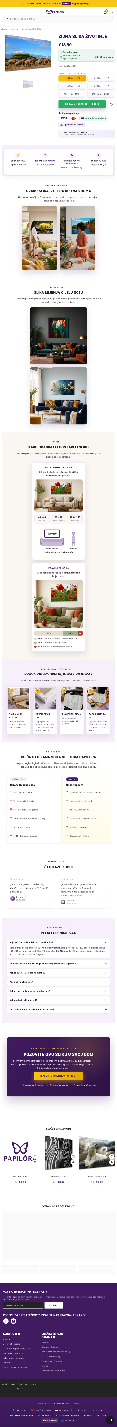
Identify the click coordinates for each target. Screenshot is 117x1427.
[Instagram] (13, 1321)
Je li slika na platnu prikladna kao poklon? (32, 1009)
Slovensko (19, 1410)
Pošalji (53, 1305)
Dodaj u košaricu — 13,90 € (82, 104)
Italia (87, 1415)
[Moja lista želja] (113, 12)
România (98, 1410)
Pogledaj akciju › (80, 3)
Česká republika (41, 1410)
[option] (28, 53)
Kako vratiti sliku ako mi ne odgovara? (30, 991)
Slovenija (67, 1420)
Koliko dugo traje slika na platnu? (27, 973)
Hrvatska (50, 1420)
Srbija (82, 1410)
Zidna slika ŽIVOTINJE (20, 1176)
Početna (3, 29)
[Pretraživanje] (6, 19)
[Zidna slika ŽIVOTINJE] (20, 1153)
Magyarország (64, 1410)
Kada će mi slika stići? (22, 982)
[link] (20, 1266)
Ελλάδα (101, 1415)
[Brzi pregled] (35, 1162)
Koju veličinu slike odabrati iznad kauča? (31, 942)
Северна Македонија (21, 1415)
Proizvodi (15, 29)
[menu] (4, 12)
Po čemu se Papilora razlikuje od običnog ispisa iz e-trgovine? (43, 963)
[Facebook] (6, 1321)
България (44, 1415)
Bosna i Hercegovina (67, 1415)
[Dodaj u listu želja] (111, 104)
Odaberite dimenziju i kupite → (58, 1076)
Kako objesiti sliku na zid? (23, 1000)
